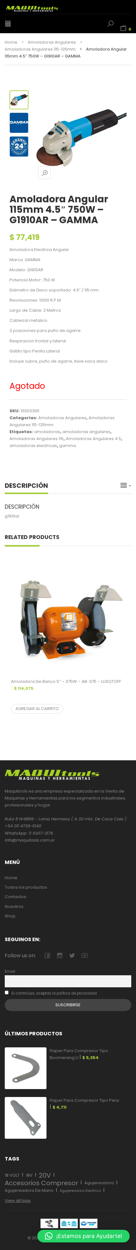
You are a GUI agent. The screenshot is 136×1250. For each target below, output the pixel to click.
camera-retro (60, 955)
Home (11, 42)
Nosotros (14, 907)
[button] (83, 1236)
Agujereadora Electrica (80, 1190)
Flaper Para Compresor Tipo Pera (84, 1103)
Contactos (15, 897)
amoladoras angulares (86, 432)
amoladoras (47, 432)
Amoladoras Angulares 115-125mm (40, 49)
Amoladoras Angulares (52, 42)
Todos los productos (26, 887)
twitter (72, 955)
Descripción (26, 485)
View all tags (18, 1201)
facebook (47, 955)
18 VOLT (12, 1175)
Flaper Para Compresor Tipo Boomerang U (79, 1054)
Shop (10, 916)
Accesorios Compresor (41, 1183)
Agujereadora (99, 1183)
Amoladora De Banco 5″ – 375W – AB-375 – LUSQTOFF (66, 684)
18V (29, 1175)
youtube (84, 955)
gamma (67, 446)
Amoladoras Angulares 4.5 (93, 439)
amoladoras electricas (33, 446)
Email (10, 971)
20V (45, 1175)
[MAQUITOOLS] (39, 7)
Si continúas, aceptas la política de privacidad (53, 993)
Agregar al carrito (37, 709)
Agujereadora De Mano (29, 1190)
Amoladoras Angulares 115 (36, 439)
